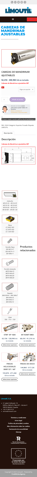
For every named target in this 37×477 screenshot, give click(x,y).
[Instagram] (25, 2)
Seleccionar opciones (10, 345)
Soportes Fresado (22, 125)
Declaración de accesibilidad (18, 429)
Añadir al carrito (17, 99)
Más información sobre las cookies (18, 426)
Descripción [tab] (8, 133)
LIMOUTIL (4, 127)
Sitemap (18, 432)
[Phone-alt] (12, 2)
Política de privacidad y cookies (18, 423)
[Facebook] (18, 2)
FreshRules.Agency (18, 474)
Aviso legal (18, 420)
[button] (13, 19)
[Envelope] (15, 2)
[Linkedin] (21, 2)
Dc (3, 87)
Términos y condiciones (18, 418)
